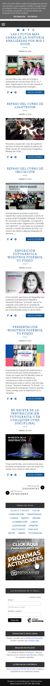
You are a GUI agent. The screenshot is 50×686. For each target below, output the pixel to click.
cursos (14, 518)
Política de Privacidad (34, 638)
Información (19, 17)
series (21, 533)
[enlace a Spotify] (23, 30)
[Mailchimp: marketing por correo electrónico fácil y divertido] (35, 622)
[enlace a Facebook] (28, 30)
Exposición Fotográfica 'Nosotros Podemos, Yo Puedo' (25, 255)
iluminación (19, 522)
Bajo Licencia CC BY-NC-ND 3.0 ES (25, 684)
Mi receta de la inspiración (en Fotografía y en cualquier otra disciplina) (25, 417)
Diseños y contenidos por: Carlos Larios (25, 681)
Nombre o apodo (15, 611)
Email (11, 600)
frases (36, 518)
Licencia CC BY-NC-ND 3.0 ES (23, 669)
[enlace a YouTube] (18, 30)
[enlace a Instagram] (33, 30)
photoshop (18, 529)
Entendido (32, 17)
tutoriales (35, 533)
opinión (33, 525)
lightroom (19, 525)
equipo (25, 518)
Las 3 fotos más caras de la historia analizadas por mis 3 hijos (25, 39)
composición (16, 514)
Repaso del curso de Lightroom (25, 105)
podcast (33, 529)
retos (11, 533)
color (36, 510)
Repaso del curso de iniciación (25, 170)
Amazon (31, 652)
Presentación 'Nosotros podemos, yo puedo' (25, 330)
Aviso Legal (34, 641)
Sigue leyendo (35, 92)
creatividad (34, 514)
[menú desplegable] (3, 24)
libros (34, 522)
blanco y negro (20, 510)
